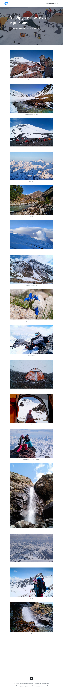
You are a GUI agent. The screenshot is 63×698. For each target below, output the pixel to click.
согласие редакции (31, 685)
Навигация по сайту (51, 3)
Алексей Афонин (19, 28)
